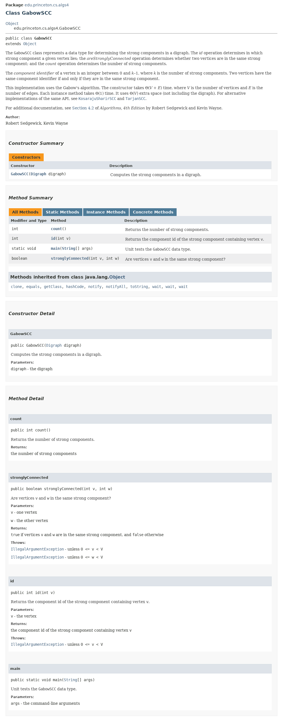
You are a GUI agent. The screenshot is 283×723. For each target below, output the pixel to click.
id (53, 238)
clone (16, 286)
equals (33, 286)
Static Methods (62, 212)
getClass (53, 286)
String (68, 248)
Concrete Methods (153, 212)
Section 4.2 (83, 108)
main (55, 248)
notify (94, 286)
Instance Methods (106, 212)
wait (156, 286)
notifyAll (116, 286)
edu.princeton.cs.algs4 (47, 5)
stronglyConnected (69, 258)
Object (12, 23)
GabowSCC (19, 174)
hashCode (75, 286)
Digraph (38, 174)
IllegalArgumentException (37, 549)
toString (139, 286)
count (56, 229)
